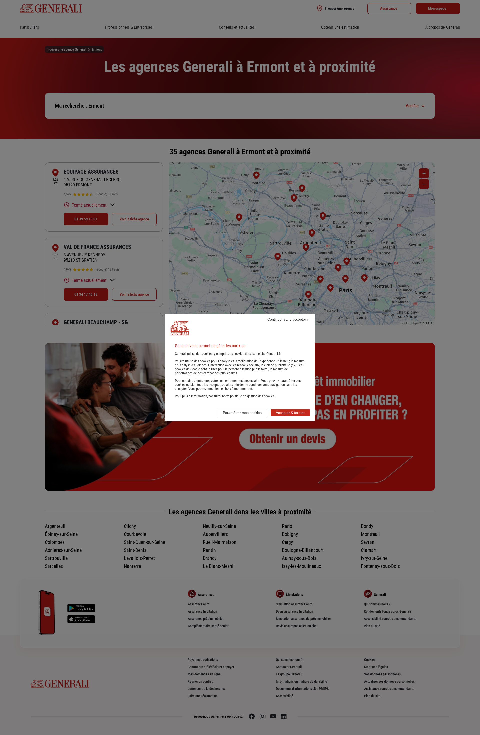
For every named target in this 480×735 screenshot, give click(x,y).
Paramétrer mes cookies (242, 413)
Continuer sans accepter (287, 320)
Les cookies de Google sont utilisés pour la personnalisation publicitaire (238, 367)
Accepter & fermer (290, 413)
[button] (241, 396)
